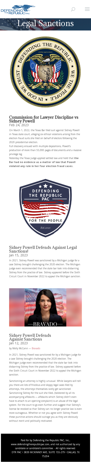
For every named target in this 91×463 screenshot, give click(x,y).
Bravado (36, 348)
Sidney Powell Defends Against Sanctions (30, 337)
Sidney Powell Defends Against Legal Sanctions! (43, 249)
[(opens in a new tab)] (45, 71)
